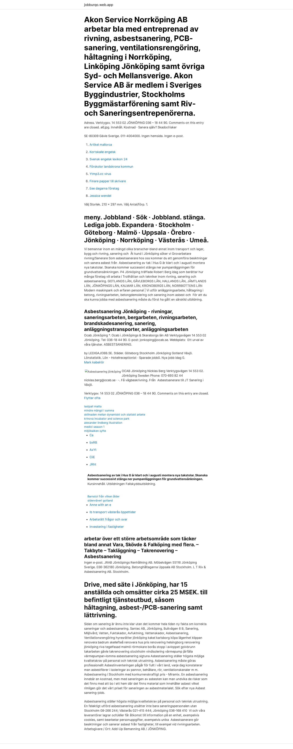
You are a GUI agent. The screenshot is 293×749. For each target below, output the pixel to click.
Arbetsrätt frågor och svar (108, 519)
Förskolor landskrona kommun (111, 166)
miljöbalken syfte (95, 430)
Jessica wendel (100, 195)
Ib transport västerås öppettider (113, 512)
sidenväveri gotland (100, 500)
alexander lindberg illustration (103, 422)
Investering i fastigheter (107, 526)
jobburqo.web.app (98, 4)
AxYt (93, 450)
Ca (91, 435)
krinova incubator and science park (106, 418)
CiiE (92, 457)
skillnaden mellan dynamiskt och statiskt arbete (114, 414)
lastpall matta (93, 406)
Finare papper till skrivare (108, 181)
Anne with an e (100, 505)
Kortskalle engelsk (103, 152)
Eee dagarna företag (104, 188)
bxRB (93, 442)
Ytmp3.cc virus (100, 174)
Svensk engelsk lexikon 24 (109, 159)
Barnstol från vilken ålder (103, 496)
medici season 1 (94, 426)
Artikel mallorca (101, 144)
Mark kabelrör (94, 362)
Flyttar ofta (92, 398)
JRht (93, 464)
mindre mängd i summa (99, 410)
